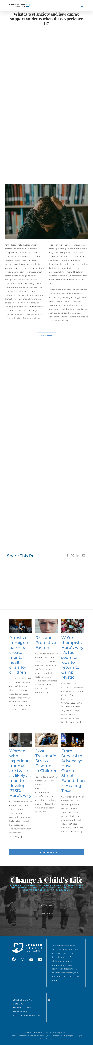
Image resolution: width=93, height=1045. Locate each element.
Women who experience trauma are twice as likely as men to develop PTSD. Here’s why (20, 773)
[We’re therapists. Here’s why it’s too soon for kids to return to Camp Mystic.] (72, 626)
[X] (72, 556)
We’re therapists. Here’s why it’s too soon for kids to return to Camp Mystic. (72, 657)
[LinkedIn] (78, 556)
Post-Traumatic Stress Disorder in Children (46, 760)
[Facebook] (67, 556)
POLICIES (64, 1033)
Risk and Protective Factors (45, 642)
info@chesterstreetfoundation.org (29, 1015)
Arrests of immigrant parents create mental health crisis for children (20, 655)
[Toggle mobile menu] (82, 6)
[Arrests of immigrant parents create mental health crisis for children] (20, 626)
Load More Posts (46, 852)
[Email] (83, 556)
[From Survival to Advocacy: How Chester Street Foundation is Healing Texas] (72, 740)
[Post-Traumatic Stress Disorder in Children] (46, 740)
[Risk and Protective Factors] (46, 626)
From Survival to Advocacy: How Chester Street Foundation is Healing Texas (73, 770)
